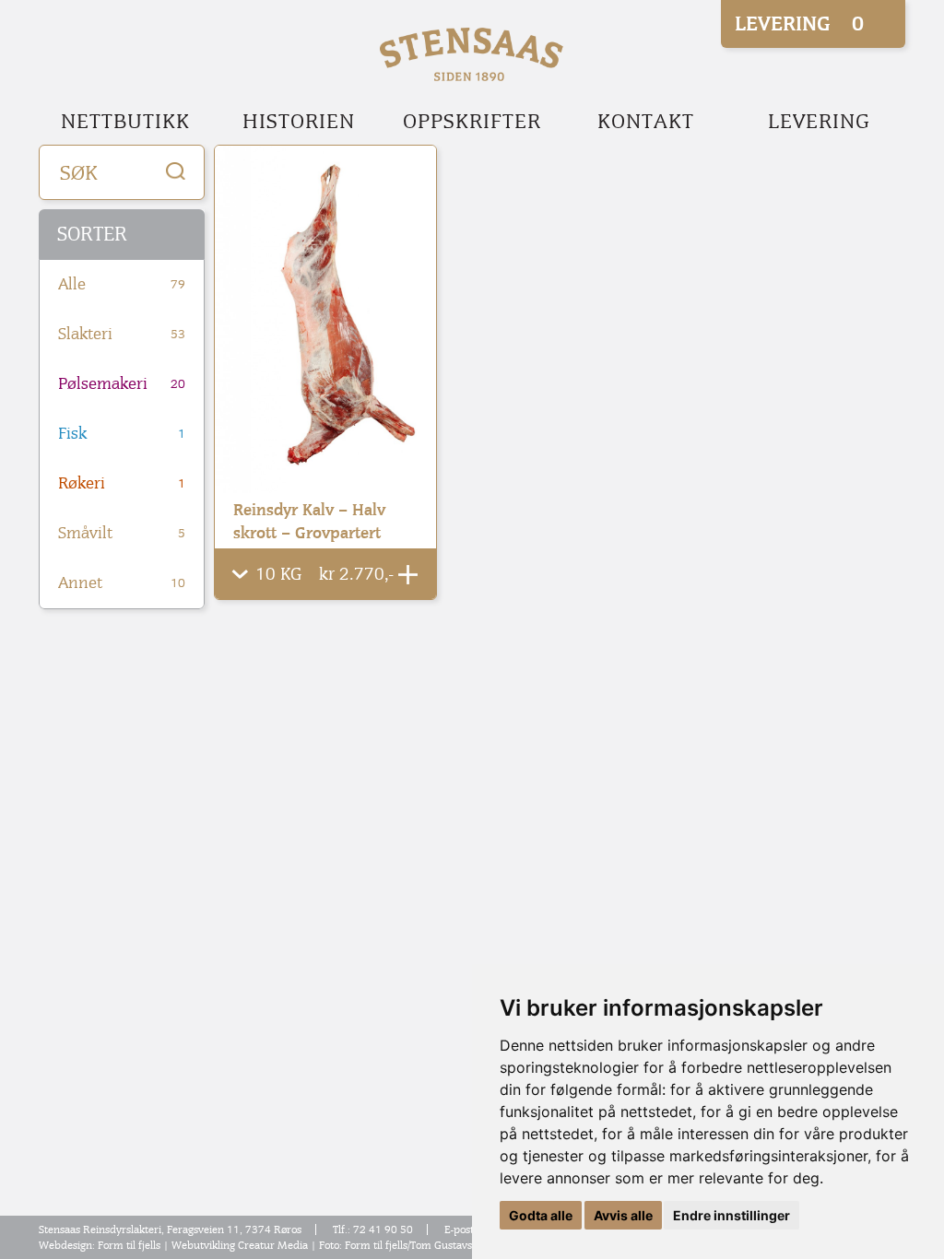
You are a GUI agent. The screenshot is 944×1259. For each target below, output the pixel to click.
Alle (121, 284)
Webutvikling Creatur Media (239, 1245)
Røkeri (121, 483)
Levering (819, 122)
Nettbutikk (125, 122)
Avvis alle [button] (623, 1215)
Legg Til (408, 574)
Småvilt (121, 533)
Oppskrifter (472, 122)
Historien (298, 122)
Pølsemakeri (121, 384)
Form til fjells (129, 1245)
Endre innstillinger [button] (731, 1215)
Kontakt (645, 122)
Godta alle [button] (540, 1215)
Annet (121, 583)
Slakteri (121, 334)
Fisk (121, 433)
